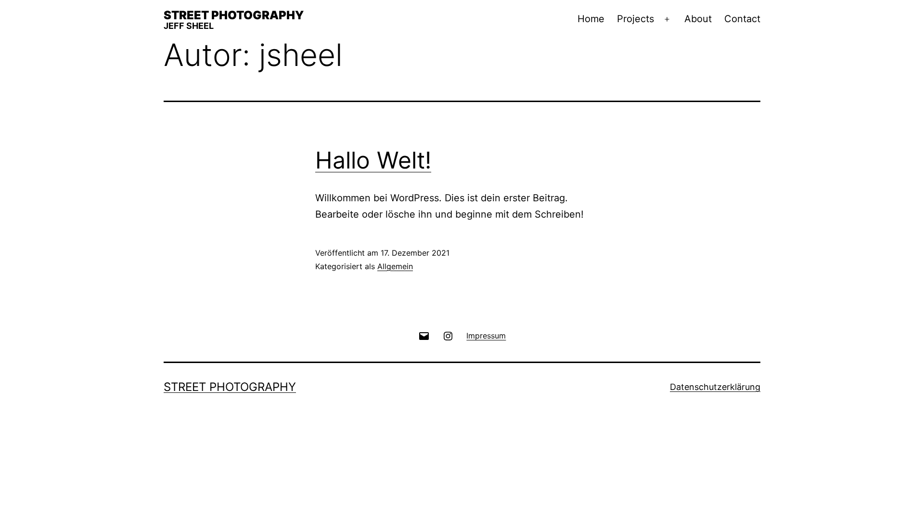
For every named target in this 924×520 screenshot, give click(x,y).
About (698, 19)
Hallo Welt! (373, 160)
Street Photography (234, 15)
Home (591, 19)
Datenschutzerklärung (715, 387)
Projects (635, 19)
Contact (742, 19)
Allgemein (395, 266)
